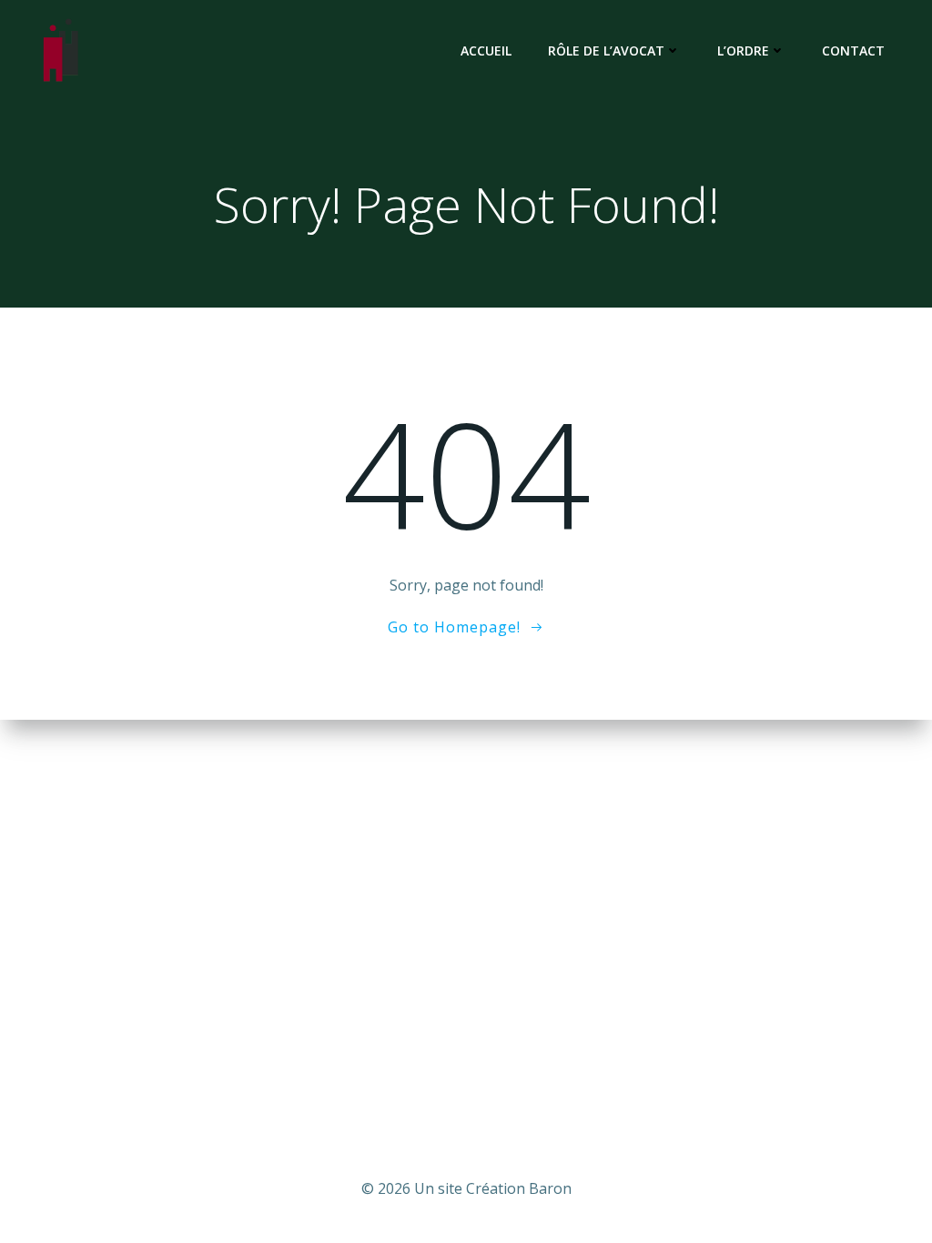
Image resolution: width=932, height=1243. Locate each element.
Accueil (486, 50)
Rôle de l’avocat (606, 50)
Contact (853, 50)
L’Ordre (743, 50)
